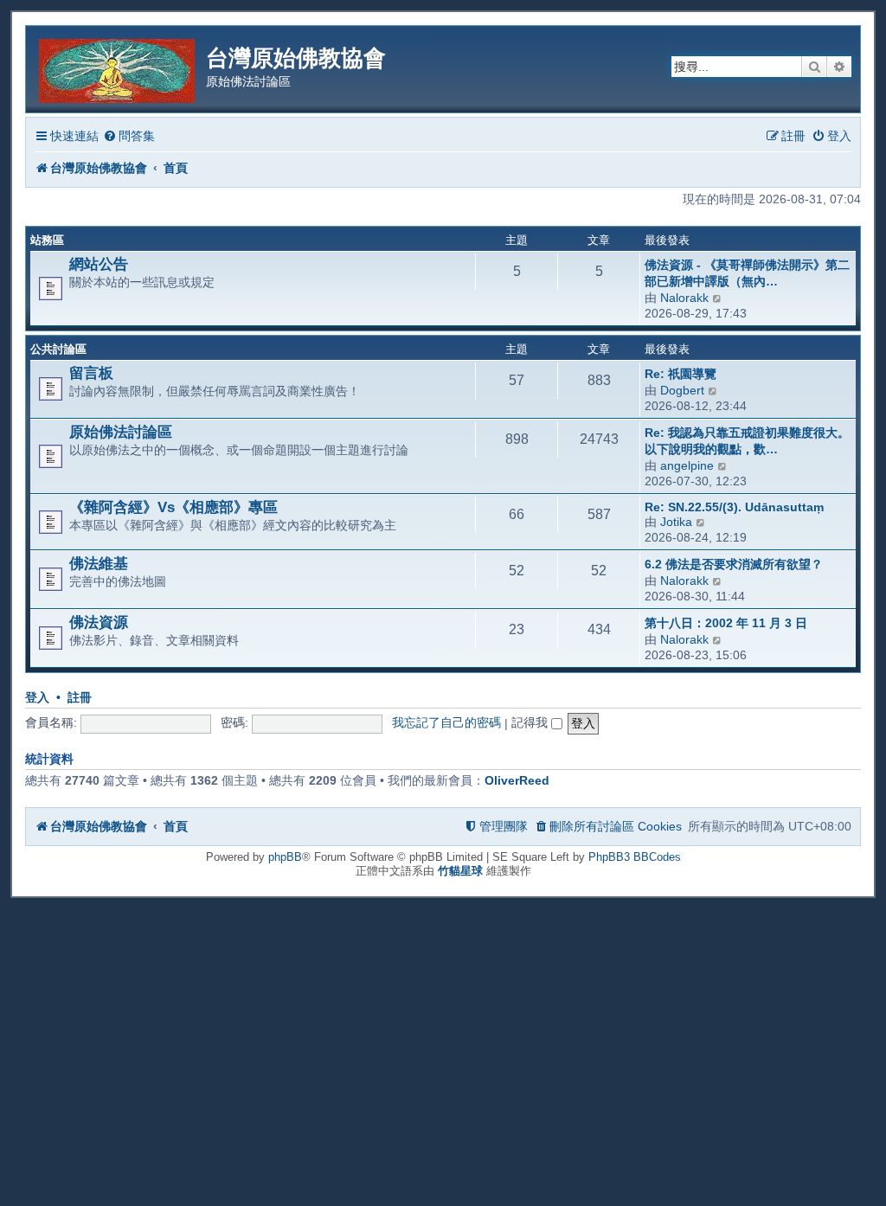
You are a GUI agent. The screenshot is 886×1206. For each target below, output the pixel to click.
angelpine (687, 465)
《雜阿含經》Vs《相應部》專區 (173, 507)
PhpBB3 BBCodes (634, 856)
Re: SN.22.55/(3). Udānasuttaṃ (734, 507)
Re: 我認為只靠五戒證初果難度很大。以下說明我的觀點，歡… (747, 441)
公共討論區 (58, 349)
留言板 (91, 373)
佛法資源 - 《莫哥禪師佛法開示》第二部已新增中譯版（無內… (747, 273)
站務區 (47, 240)
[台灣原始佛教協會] (118, 68)
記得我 (531, 722)
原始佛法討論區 (120, 431)
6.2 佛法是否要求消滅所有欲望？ (734, 564)
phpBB (285, 856)
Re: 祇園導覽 (680, 374)
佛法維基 (98, 563)
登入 (37, 697)
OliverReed (517, 780)
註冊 (79, 697)
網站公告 (98, 264)
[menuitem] (129, 136)
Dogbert (682, 390)
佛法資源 (98, 622)
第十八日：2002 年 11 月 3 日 (726, 623)
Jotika (676, 522)
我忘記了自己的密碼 (446, 722)
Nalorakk (684, 298)
